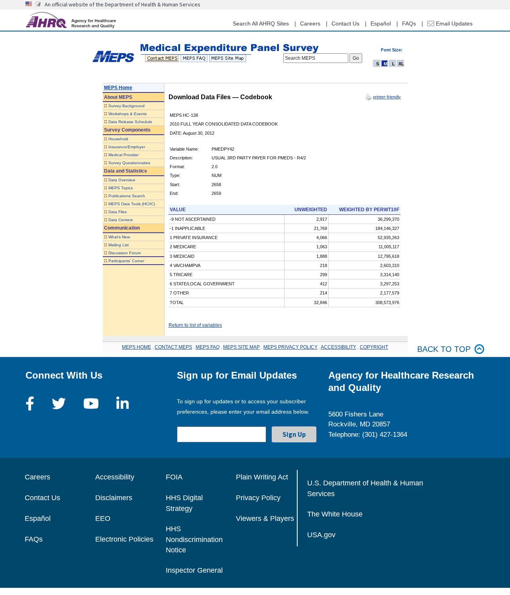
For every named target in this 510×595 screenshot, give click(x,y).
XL (401, 63)
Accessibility (114, 477)
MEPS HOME (136, 347)
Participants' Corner (126, 261)
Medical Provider (123, 155)
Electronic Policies (124, 539)
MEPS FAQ (208, 347)
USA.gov (321, 535)
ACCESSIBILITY (338, 347)
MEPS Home (118, 87)
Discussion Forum (124, 253)
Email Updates (453, 23)
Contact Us (345, 23)
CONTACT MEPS (173, 347)
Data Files (117, 212)
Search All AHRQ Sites (261, 23)
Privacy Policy (258, 498)
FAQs (409, 23)
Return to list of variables (195, 325)
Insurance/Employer (126, 147)
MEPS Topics (120, 188)
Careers (310, 23)
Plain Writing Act (262, 477)
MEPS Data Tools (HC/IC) (131, 204)
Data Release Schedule (130, 122)
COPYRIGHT (374, 347)
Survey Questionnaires (129, 163)
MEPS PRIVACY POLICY (290, 347)
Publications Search (126, 196)
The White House (335, 514)
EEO (102, 518)
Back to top (444, 349)
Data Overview (121, 180)
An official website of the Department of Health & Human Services (122, 4)
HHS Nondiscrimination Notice (194, 539)
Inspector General (194, 570)
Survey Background (126, 106)
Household (118, 139)
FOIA (174, 477)
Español (381, 23)
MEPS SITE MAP (241, 347)
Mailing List (118, 245)
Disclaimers (113, 498)
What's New (119, 237)
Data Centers (120, 220)
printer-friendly (387, 96)
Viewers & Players (265, 518)
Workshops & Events (127, 114)
